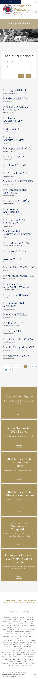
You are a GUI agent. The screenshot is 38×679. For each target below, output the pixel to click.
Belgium (30, 617)
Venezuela (20, 665)
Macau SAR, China (20, 642)
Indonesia (6, 636)
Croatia (16, 625)
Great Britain (19, 632)
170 (6, 370)
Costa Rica (29, 623)
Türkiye (26, 661)
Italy (19, 636)
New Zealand (27, 646)
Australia (6, 617)
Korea (19, 638)
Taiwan (23, 659)
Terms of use (17, 602)
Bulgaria (29, 619)
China (31, 621)
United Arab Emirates (17, 663)
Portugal (22, 651)
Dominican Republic (20, 628)
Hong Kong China (11, 634)
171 (10, 370)
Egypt (31, 628)
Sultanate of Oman (29, 657)
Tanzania (31, 659)
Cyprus (31, 625)
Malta (6, 644)
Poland (14, 651)
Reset (21, 76)
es (31, 2)
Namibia (7, 646)
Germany (10, 632)
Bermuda (8, 619)
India (29, 634)
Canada (24, 621)
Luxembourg (7, 642)
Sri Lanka (17, 657)
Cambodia (6, 621)
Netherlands (16, 646)
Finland (12, 630)
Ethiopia (5, 630)
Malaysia (31, 642)
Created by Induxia (29, 602)
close (35, 674)
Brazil (15, 619)
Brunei (22, 619)
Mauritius (13, 644)
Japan (25, 636)
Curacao (24, 625)
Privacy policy (22, 676)
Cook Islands (19, 623)
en (35, 2)
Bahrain (22, 617)
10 (36, 366)
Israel (14, 636)
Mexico (21, 644)
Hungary (23, 634)
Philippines (6, 651)
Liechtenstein (21, 640)
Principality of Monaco (21, 653)
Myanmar (29, 644)
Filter (28, 76)
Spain (10, 657)
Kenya (31, 636)
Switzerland (14, 659)
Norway (19, 649)
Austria (15, 617)
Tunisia (19, 661)
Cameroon (16, 621)
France (19, 630)
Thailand (12, 661)
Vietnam (28, 665)
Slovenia (26, 655)
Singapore (17, 655)
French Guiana (29, 630)
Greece (28, 632)
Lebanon (11, 640)
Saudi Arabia (7, 655)
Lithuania (31, 640)
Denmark (8, 628)
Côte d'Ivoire (6, 625)
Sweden (5, 659)
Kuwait (4, 640)
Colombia (8, 623)
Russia (33, 653)
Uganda (5, 663)
